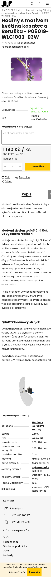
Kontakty (8, 555)
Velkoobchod (10, 541)
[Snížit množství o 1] (5, 166)
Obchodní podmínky (15, 546)
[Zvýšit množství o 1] (20, 166)
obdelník (37, 438)
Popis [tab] (27, 194)
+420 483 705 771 (20, 515)
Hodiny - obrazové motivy (38, 426)
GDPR (6, 550)
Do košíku (38, 166)
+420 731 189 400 (20, 522)
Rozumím (34, 572)
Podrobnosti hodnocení (15, 46)
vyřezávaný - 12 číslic (40, 469)
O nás (6, 537)
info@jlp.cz (16, 508)
